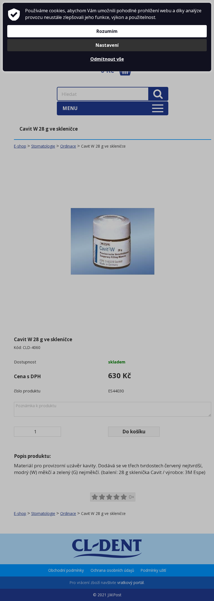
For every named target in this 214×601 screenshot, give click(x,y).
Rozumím (107, 31)
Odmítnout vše (107, 59)
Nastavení (107, 45)
